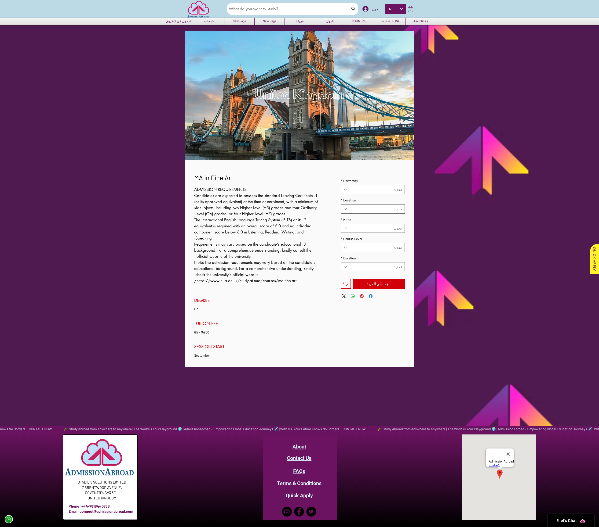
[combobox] (373, 189)
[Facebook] (299, 511)
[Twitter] (312, 511)
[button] (410, 9)
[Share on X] (344, 296)
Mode (346, 220)
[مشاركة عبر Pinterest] (362, 296)
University (349, 181)
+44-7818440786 (95, 506)
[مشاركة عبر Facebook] (370, 296)
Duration (348, 258)
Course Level (351, 239)
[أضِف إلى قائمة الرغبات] (346, 284)
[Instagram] (287, 511)
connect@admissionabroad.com (106, 511)
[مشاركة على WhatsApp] (353, 296)
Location (348, 200)
